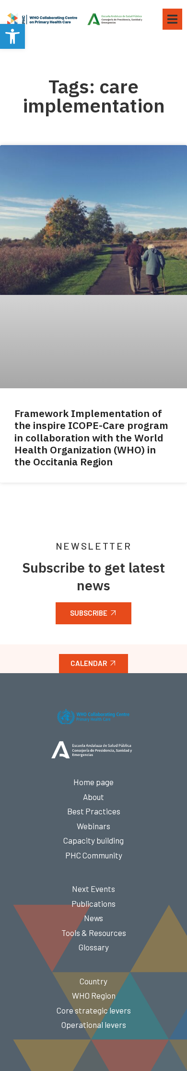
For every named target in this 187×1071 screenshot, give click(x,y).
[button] (12, 36)
